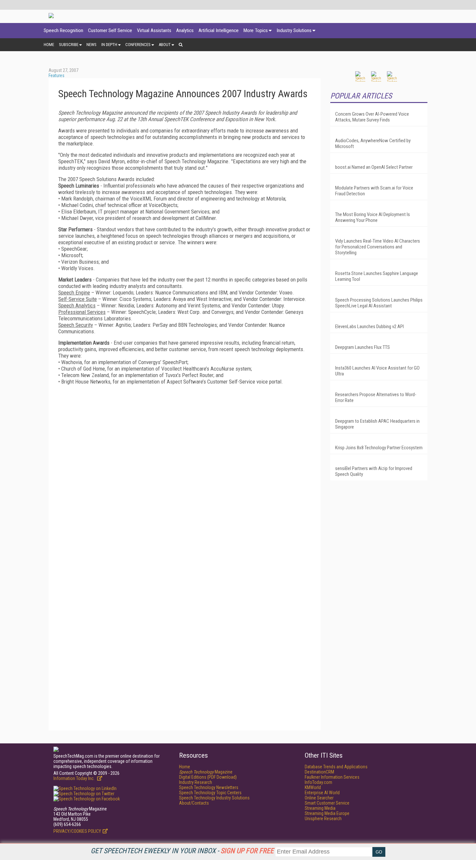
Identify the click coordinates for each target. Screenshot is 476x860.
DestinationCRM (319, 771)
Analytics (185, 30)
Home (49, 44)
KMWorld (313, 787)
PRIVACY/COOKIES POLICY (77, 831)
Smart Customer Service (327, 803)
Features (56, 75)
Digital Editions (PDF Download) (208, 777)
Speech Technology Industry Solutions (214, 797)
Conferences (138, 44)
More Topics (256, 30)
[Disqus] (184, 471)
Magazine (205, 771)
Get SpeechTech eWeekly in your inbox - (182, 851)
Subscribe (68, 44)
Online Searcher (319, 797)
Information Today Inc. (74, 778)
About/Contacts (194, 803)
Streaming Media (320, 808)
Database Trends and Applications (336, 766)
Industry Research (195, 782)
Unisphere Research (323, 818)
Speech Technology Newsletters (208, 787)
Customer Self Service (110, 30)
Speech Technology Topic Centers (210, 792)
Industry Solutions (294, 30)
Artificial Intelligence (218, 30)
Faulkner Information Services (332, 777)
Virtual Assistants (154, 30)
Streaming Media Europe (327, 813)
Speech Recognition (63, 30)
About (165, 44)
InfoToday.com (318, 782)
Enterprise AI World (322, 792)
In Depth (109, 44)
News (91, 44)
